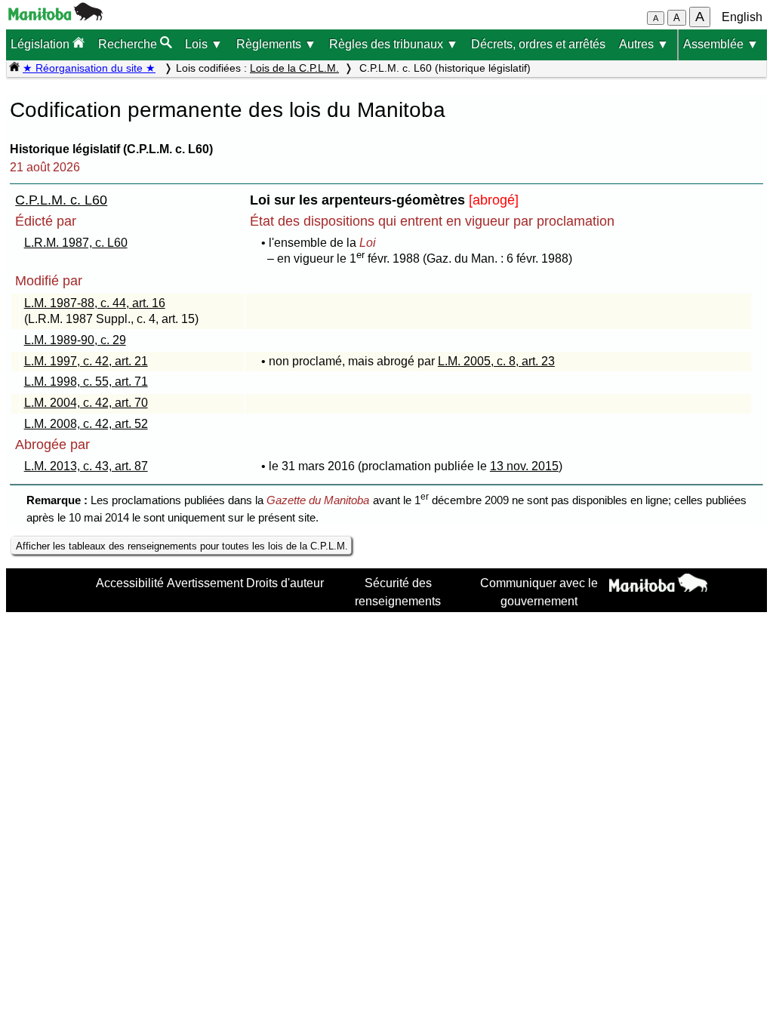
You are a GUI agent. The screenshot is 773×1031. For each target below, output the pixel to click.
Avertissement (205, 582)
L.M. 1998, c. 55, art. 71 (86, 381)
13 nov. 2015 (524, 466)
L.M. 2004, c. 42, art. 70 (86, 402)
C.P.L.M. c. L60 (61, 200)
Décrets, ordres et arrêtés (538, 44)
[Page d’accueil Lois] (14, 68)
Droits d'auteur (285, 582)
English (742, 17)
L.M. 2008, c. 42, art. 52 (86, 423)
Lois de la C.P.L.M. (294, 68)
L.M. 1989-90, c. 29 (75, 340)
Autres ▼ (644, 44)
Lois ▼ (204, 44)
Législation (41, 44)
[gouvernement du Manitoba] (55, 16)
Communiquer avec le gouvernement (539, 592)
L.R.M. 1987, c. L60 (76, 242)
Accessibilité (130, 582)
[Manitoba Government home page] (658, 585)
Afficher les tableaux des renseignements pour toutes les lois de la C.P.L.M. (182, 546)
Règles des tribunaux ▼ (393, 44)
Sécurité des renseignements (398, 592)
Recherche (129, 44)
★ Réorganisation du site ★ (89, 68)
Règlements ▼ (276, 44)
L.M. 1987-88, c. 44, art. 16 (94, 303)
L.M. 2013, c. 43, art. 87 (86, 466)
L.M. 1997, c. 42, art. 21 (86, 361)
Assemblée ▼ (721, 44)
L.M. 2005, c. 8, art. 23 (496, 361)
